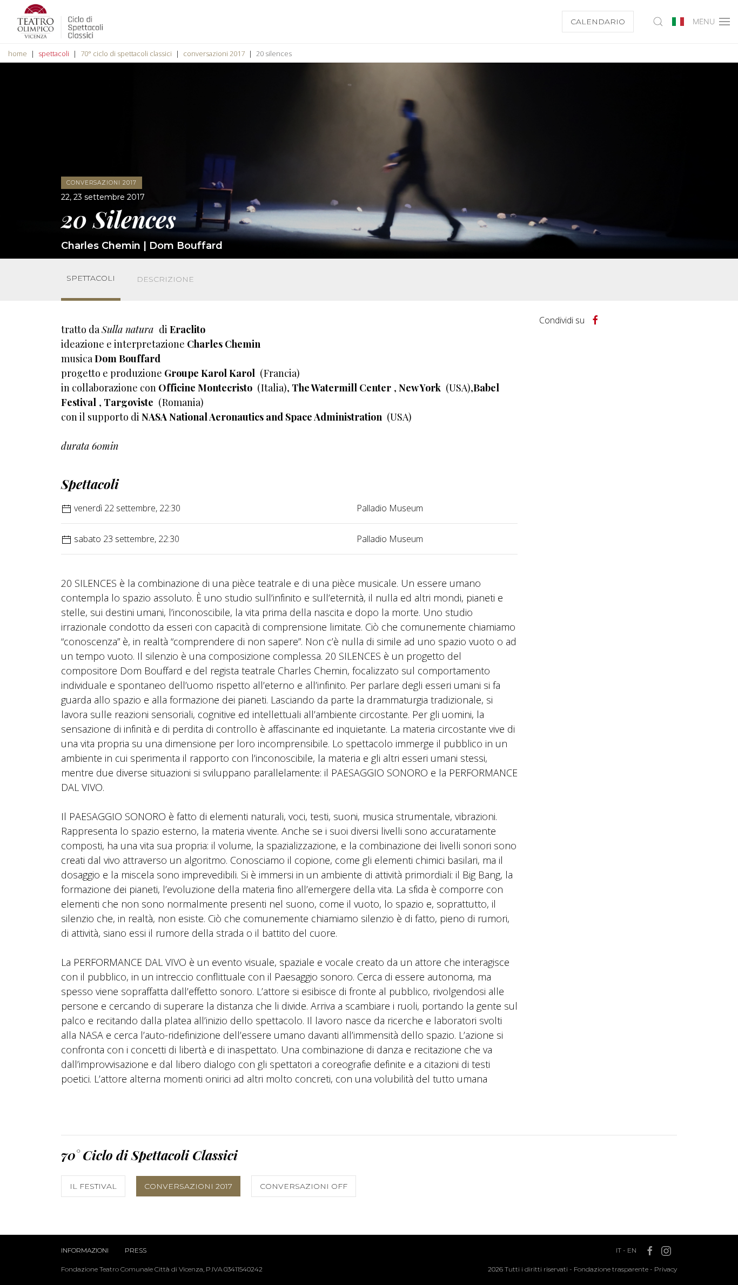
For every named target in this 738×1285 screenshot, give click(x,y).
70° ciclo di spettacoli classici (126, 53)
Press (135, 1250)
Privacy (665, 1269)
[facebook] (595, 320)
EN (631, 1250)
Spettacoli (90, 278)
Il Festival (93, 1186)
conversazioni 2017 (214, 53)
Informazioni (85, 1250)
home (17, 53)
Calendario (598, 21)
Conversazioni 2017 (188, 1186)
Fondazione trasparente (611, 1269)
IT (618, 1250)
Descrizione (165, 279)
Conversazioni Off (303, 1186)
